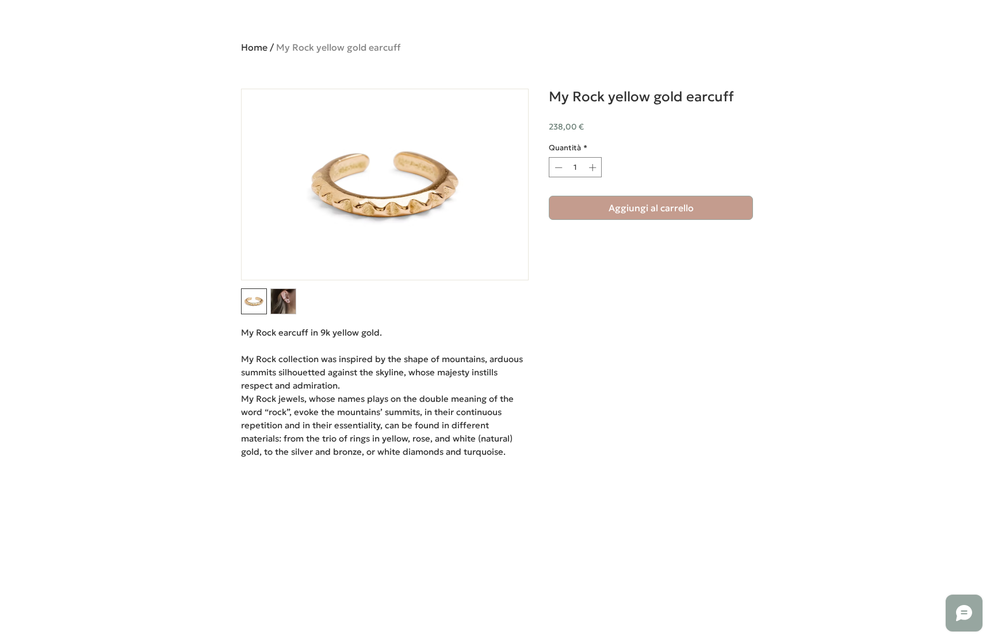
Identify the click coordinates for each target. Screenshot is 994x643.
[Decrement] (557, 167)
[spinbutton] (575, 167)
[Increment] (594, 167)
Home (254, 47)
